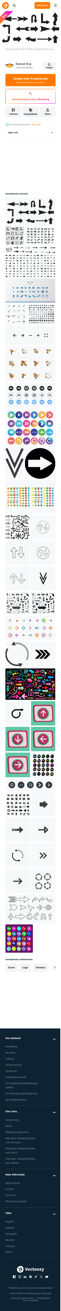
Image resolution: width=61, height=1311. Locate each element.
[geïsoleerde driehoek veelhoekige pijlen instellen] (29, 569)
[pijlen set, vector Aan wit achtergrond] (26, 268)
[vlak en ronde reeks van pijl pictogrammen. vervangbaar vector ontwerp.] (19, 1294)
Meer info (13, 131)
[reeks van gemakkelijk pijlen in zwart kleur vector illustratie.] (15, 332)
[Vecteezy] (5, 5)
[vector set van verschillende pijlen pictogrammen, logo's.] (17, 753)
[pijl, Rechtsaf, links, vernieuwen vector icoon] (17, 1159)
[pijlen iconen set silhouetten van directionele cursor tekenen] (17, 1082)
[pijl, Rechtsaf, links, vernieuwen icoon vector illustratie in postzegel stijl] (17, 828)
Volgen (49, 67)
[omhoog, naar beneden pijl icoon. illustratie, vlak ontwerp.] (17, 651)
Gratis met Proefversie (30, 80)
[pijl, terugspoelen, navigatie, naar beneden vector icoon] (17, 729)
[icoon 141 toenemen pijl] (17, 939)
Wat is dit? (36, 124)
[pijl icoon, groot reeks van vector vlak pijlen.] (14, 234)
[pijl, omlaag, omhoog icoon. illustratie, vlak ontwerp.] (17, 626)
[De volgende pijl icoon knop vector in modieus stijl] (20, 536)
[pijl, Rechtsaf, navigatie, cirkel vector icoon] (18, 855)
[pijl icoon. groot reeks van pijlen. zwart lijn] (40, 248)
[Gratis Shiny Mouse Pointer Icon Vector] (29, 404)
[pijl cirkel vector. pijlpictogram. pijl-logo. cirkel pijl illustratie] (17, 1236)
